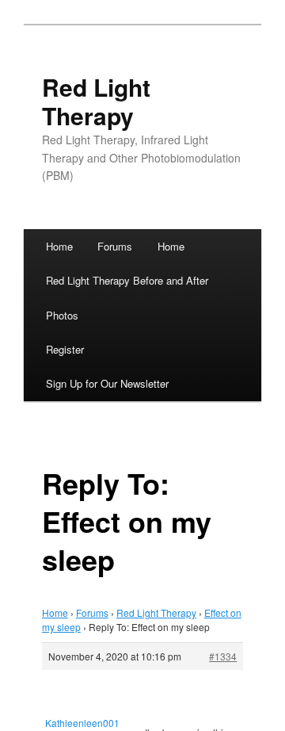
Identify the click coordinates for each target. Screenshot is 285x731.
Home (59, 246)
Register (65, 349)
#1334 (223, 656)
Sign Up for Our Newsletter (107, 383)
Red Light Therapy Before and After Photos (127, 297)
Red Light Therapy (96, 101)
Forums (114, 246)
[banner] (142, 130)
